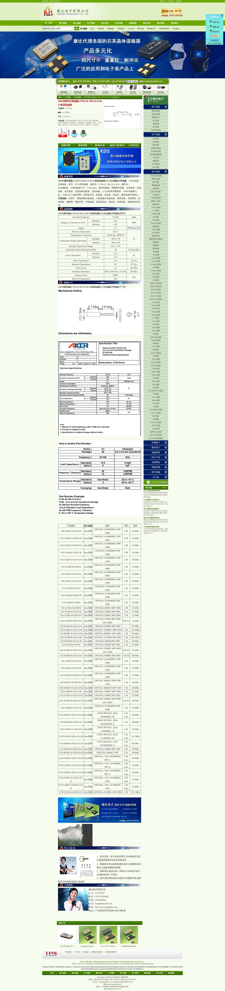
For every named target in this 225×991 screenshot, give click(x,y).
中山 (95, 964)
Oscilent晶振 (156, 331)
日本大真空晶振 (156, 176)
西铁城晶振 (156, 185)
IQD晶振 (156, 350)
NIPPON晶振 (155, 372)
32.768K (131, 29)
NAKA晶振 (156, 327)
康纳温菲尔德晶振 (155, 239)
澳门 (132, 964)
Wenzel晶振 (156, 400)
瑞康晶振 (156, 245)
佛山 (91, 964)
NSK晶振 (156, 139)
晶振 (92, 29)
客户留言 (135, 973)
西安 (126, 964)
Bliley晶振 (155, 384)
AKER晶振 (156, 164)
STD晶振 (156, 394)
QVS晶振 (156, 378)
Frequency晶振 (156, 271)
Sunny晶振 (156, 429)
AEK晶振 (155, 252)
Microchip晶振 (156, 353)
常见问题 (123, 973)
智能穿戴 (156, 467)
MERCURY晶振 (155, 283)
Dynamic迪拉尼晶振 (156, 438)
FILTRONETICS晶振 (155, 391)
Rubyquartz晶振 (155, 337)
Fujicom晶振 (155, 312)
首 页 (52, 973)
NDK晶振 (155, 195)
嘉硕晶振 (156, 161)
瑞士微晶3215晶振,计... (88, 946)
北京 (82, 964)
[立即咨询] (131, 81)
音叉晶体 (156, 120)
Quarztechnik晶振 (156, 299)
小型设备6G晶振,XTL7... (67, 946)
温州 (107, 964)
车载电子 (156, 442)
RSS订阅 (159, 973)
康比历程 (99, 973)
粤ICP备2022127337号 (112, 989)
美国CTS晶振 (156, 201)
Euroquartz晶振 (155, 264)
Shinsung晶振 (156, 340)
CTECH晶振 (156, 346)
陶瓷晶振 (110, 29)
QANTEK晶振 (156, 293)
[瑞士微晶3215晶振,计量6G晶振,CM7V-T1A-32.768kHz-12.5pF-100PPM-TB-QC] (87, 944)
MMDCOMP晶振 (156, 286)
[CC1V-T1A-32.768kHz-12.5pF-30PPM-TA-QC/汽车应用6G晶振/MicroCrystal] (108, 944)
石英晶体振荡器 (110, 952)
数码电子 (156, 447)
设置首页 (162, 1)
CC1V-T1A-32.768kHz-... (108, 946)
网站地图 (179, 1)
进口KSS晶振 (156, 191)
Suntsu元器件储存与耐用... (152, 491)
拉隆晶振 (156, 226)
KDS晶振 (175, 29)
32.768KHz (63, 188)
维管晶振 (156, 248)
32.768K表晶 (74, 967)
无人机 (156, 477)
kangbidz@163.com (153, 81)
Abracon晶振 (155, 207)
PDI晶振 (156, 334)
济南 (145, 964)
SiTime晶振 (156, 229)
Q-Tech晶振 (156, 397)
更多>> (165, 488)
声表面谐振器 (164, 29)
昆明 (142, 964)
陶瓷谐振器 (156, 111)
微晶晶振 (156, 204)
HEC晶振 (156, 416)
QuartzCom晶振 (155, 296)
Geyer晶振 (155, 274)
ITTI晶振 (156, 318)
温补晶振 (140, 29)
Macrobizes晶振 (155, 422)
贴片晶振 (156, 127)
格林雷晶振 (156, 236)
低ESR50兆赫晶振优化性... (152, 518)
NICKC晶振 (156, 375)
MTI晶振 (156, 324)
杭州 (104, 964)
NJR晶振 (156, 356)
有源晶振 (100, 29)
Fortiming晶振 (156, 365)
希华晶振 (156, 145)
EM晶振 (156, 406)
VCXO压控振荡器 (162, 967)
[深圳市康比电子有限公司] (48, 15)
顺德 (98, 964)
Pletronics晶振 (156, 223)
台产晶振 (156, 134)
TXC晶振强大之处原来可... (152, 500)
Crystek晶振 (156, 261)
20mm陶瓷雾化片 (138, 969)
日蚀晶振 (156, 242)
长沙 (113, 964)
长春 (123, 964)
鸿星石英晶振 (156, 148)
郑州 (129, 964)
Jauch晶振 (155, 220)
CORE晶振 (156, 369)
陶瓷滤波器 (156, 114)
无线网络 (156, 462)
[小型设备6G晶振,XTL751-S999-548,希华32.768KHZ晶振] (67, 944)
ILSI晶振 (156, 280)
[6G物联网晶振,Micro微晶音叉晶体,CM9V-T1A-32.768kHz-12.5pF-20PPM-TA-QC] (129, 944)
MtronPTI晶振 (156, 289)
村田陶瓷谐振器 (152, 967)
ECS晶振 (156, 210)
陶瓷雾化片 (151, 29)
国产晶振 (156, 107)
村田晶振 (156, 188)
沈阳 (136, 964)
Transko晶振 (156, 305)
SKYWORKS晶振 (156, 435)
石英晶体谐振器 (97, 952)
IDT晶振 (156, 217)
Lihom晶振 (156, 321)
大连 (120, 964)
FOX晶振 (156, 267)
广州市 (78, 964)
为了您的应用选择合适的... (152, 527)
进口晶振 (156, 171)
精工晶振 (156, 182)
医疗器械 (156, 472)
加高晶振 (156, 142)
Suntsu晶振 (156, 302)
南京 (117, 964)
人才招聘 (111, 973)
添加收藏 (170, 1)
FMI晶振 (156, 419)
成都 (151, 964)
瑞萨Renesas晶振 (156, 432)
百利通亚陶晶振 (156, 154)
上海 (85, 964)
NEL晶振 (156, 403)
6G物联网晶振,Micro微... (129, 946)
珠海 (101, 964)
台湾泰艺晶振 (156, 151)
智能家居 (156, 452)
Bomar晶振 (156, 381)
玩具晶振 (87, 969)
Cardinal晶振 (155, 258)
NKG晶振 (155, 167)
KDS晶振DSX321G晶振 (124, 969)
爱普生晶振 (156, 179)
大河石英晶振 (156, 198)
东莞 (88, 964)
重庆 (148, 964)
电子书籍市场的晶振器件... (152, 509)
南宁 (139, 964)
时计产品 (156, 457)
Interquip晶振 (156, 315)
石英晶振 (121, 29)
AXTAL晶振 (155, 425)
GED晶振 (155, 387)
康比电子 (158, 99)
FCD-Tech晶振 (156, 413)
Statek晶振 (155, 233)
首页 (60, 97)
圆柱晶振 (104, 967)
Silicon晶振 (156, 359)
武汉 (110, 964)
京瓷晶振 (85, 952)
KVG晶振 (155, 277)
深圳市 (74, 964)
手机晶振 (122, 967)
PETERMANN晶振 (156, 410)
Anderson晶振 (156, 362)
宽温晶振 (116, 967)
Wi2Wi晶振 (156, 308)
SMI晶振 (156, 343)
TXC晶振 (156, 158)
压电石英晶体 (135, 967)
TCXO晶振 (172, 967)
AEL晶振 (156, 255)
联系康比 (171, 973)
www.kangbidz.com (114, 984)
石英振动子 (51, 967)
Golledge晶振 (155, 214)
